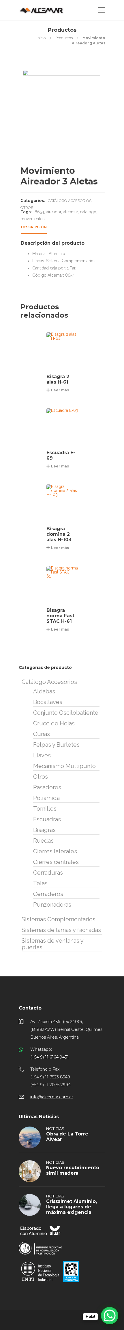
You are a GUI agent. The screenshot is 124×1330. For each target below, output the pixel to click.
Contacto (30, 1008)
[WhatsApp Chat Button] (109, 1315)
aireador (53, 212)
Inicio (41, 38)
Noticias (55, 1128)
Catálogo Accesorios (69, 201)
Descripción (34, 227)
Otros (26, 207)
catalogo (88, 212)
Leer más (60, 390)
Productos (64, 38)
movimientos (32, 218)
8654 (39, 212)
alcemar (70, 212)
